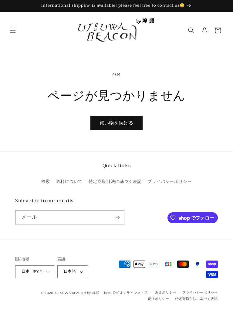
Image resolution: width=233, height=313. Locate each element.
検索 (45, 181)
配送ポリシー (158, 299)
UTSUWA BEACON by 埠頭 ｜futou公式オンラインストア (101, 293)
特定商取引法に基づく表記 (115, 181)
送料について (69, 181)
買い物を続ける (116, 123)
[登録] (117, 217)
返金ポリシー (165, 292)
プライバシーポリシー (169, 181)
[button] (12, 30)
